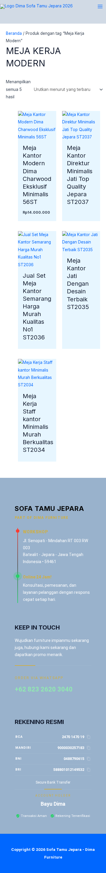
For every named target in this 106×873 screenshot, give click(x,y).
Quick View (37, 136)
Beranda (14, 33)
